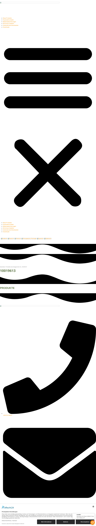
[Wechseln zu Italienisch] (48, 238)
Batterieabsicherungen (9, 22)
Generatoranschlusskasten (10, 25)
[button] (48, 125)
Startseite (2, 267)
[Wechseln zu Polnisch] (17, 238)
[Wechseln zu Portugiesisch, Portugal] (29, 238)
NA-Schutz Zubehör (8, 23)
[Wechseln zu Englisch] (4, 238)
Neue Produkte (7, 18)
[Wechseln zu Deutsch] (10, 238)
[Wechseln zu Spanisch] (40, 238)
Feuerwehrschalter (8, 20)
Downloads (6, 27)
